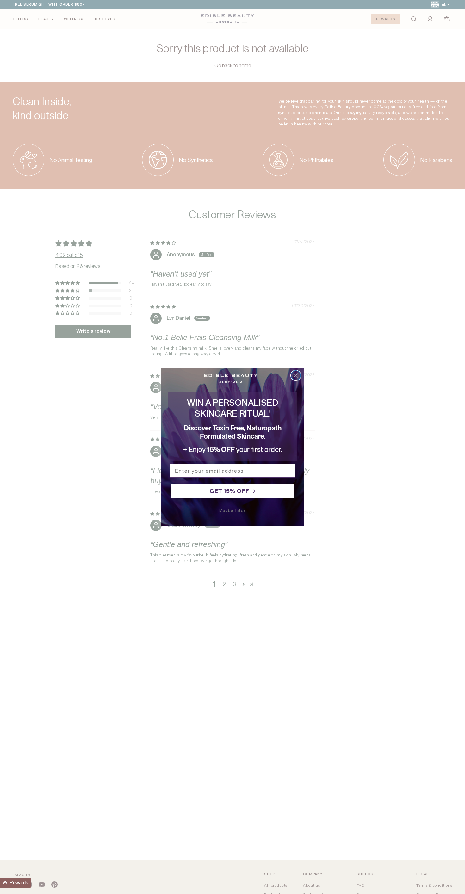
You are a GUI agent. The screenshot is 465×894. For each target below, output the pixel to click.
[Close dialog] (296, 375)
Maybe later (232, 510)
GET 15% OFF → (233, 491)
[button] (15, 883)
